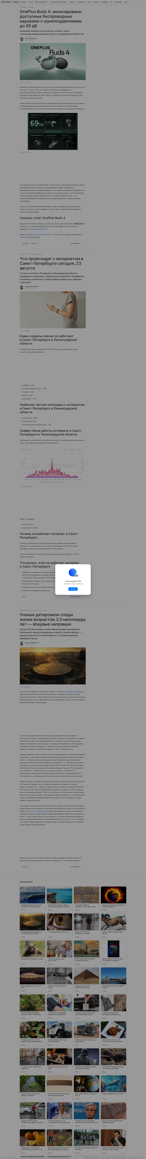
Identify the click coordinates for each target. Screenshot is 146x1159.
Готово (73, 589)
